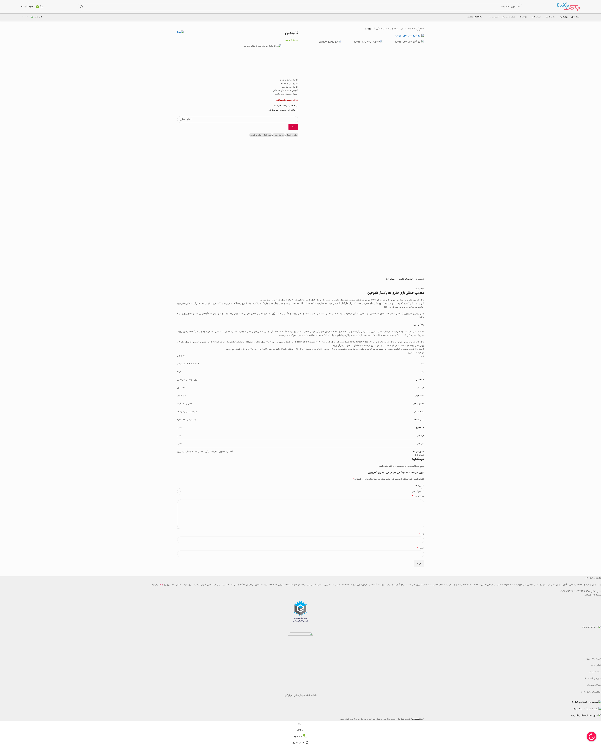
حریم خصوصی (594, 672)
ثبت (293, 126)
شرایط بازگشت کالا (592, 678)
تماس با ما (596, 665)
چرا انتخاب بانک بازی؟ (591, 692)
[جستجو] (81, 6)
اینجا (161, 584)
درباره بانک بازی (593, 658)
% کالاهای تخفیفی (474, 17)
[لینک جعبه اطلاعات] (33, 17)
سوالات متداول (594, 685)
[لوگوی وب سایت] (568, 6)
